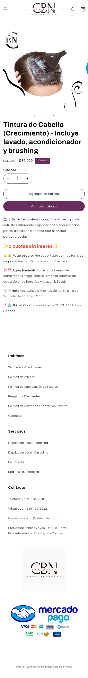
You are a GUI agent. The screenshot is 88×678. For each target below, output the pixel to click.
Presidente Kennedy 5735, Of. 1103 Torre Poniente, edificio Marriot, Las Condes (37, 530)
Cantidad (9, 170)
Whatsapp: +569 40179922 (27, 508)
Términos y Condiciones (25, 367)
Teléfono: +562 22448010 (26, 499)
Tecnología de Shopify (58, 667)
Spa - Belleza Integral (24, 471)
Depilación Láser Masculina (28, 452)
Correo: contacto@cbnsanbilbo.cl (32, 518)
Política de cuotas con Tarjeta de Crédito (37, 406)
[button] (5, 9)
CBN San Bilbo (35, 667)
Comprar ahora (44, 206)
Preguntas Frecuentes (24, 396)
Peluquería (16, 462)
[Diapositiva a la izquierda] (34, 115)
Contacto (15, 415)
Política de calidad (21, 377)
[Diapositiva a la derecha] (53, 115)
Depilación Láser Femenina (28, 442)
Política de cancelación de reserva (33, 386)
